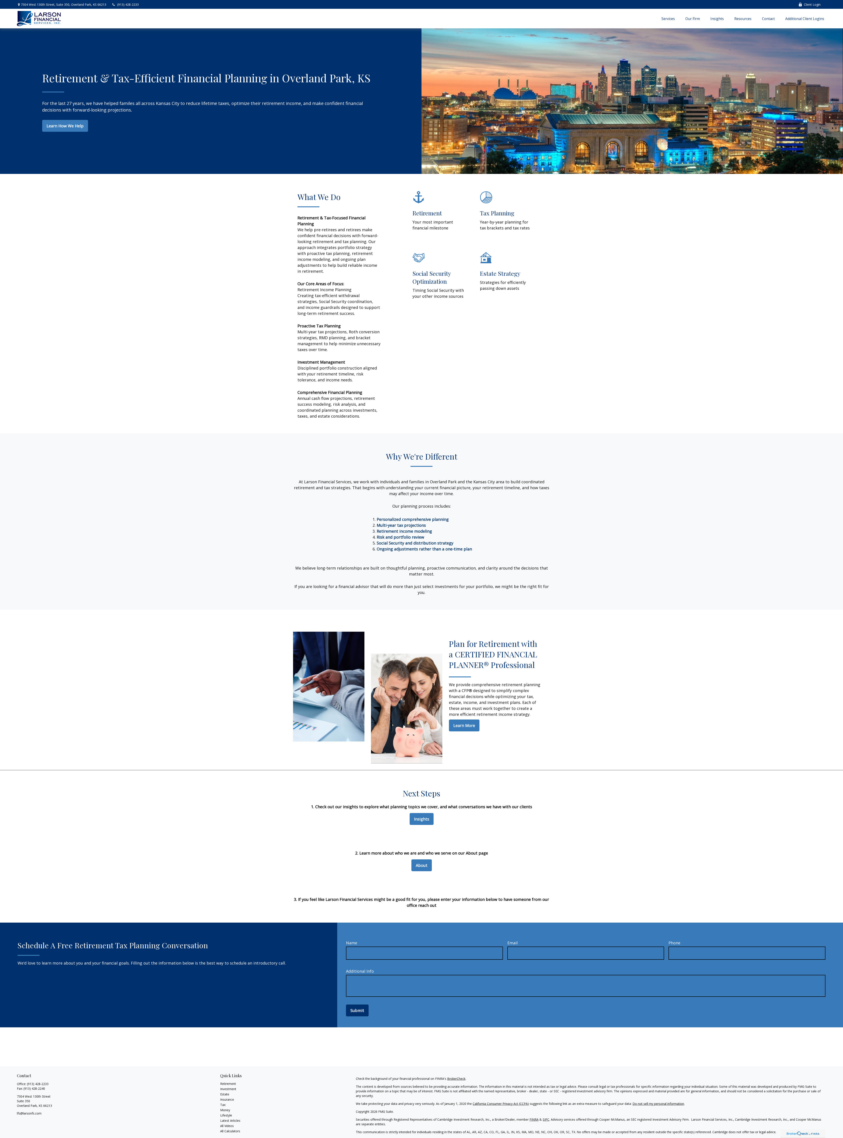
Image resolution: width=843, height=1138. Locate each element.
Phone (674, 942)
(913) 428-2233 (128, 4)
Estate (224, 1094)
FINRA (534, 1119)
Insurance (227, 1099)
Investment (228, 1089)
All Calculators (230, 1131)
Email (512, 942)
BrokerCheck (456, 1079)
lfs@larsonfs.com (29, 1113)
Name (351, 942)
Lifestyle (226, 1115)
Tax (222, 1105)
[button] (668, 18)
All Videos (227, 1126)
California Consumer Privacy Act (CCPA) (501, 1104)
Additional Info (360, 971)
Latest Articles (230, 1120)
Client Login (812, 4)
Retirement (228, 1084)
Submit (357, 1010)
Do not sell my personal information (658, 1104)
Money (225, 1110)
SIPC (546, 1119)
